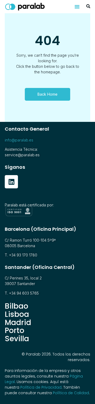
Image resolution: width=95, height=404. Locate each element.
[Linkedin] (11, 181)
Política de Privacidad (40, 387)
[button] (77, 7)
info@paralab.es (19, 140)
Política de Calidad (71, 393)
